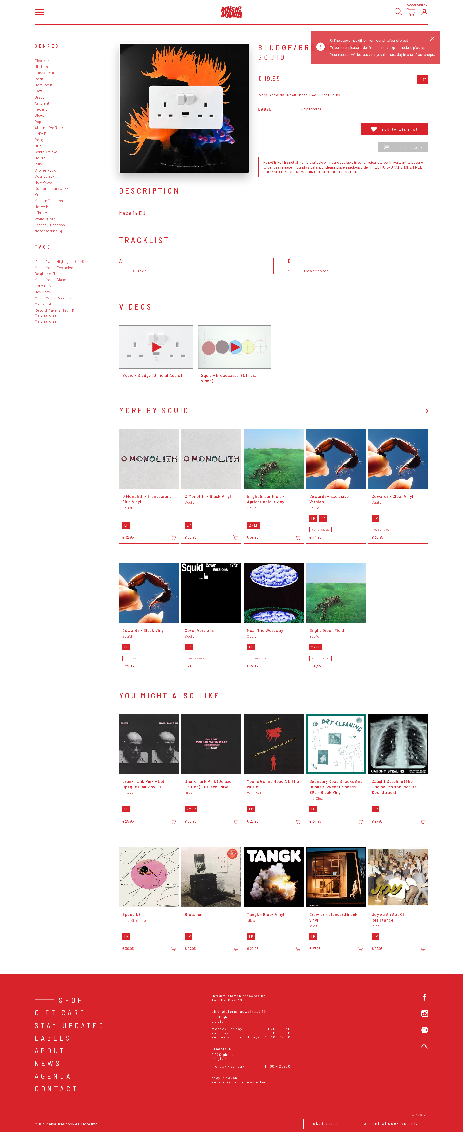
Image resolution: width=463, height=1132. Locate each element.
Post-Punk (330, 95)
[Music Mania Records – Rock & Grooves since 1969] (231, 12)
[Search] (398, 12)
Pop (38, 121)
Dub (38, 146)
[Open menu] (39, 12)
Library (41, 212)
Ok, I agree (326, 1123)
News (48, 1063)
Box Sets (42, 292)
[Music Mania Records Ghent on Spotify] (424, 1030)
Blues (39, 115)
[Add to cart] (173, 537)
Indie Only (43, 286)
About (50, 1050)
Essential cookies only (391, 1123)
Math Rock (309, 95)
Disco (40, 97)
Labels (53, 1037)
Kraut (39, 194)
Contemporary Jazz (51, 188)
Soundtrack (45, 176)
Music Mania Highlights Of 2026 (62, 261)
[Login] (424, 12)
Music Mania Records (53, 298)
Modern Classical (49, 200)
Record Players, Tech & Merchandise (55, 312)
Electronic (44, 60)
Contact (57, 1088)
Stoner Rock (45, 170)
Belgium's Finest (49, 273)
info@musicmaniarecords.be (239, 996)
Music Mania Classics (53, 280)
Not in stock (408, 147)
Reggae (41, 139)
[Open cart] (411, 12)
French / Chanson (50, 225)
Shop (71, 1000)
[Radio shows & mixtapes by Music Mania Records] (424, 1046)
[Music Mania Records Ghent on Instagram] (424, 1013)
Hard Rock (43, 85)
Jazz (39, 91)
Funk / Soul (44, 73)
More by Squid (154, 410)
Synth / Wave (46, 152)
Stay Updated (70, 1025)
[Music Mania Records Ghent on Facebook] (424, 997)
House (40, 158)
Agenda (53, 1075)
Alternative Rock (49, 127)
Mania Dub (43, 304)
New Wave (43, 182)
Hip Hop (41, 66)
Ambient (42, 103)
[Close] (432, 38)
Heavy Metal (45, 206)
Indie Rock (44, 133)
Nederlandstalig (48, 231)
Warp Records (271, 95)
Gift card (61, 1012)
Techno (41, 109)
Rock (39, 79)
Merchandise (46, 321)
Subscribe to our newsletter (239, 1082)
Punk (39, 164)
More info (89, 1123)
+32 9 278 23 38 (227, 1000)
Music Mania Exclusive (54, 267)
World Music (45, 219)
